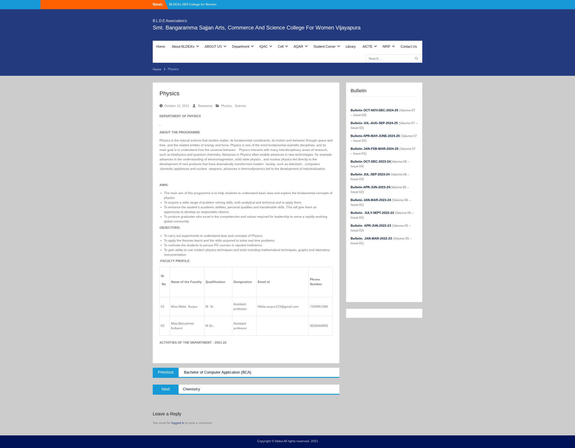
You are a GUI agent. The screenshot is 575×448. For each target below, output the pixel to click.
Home (160, 46)
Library (351, 46)
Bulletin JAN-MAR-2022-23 (372, 238)
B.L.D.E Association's (170, 21)
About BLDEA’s (183, 46)
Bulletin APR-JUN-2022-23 (371, 225)
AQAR (298, 46)
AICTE (367, 46)
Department (240, 46)
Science (240, 106)
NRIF (386, 46)
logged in (177, 423)
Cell (280, 46)
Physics (226, 106)
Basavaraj (205, 106)
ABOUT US (213, 46)
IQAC (263, 46)
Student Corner (324, 46)
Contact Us (408, 46)
